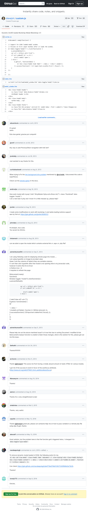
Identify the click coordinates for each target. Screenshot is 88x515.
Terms (19, 504)
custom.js (21, 18)
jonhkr (12, 207)
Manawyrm (14, 378)
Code (7, 26)
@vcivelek (60, 174)
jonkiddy (13, 156)
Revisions (19, 26)
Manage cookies (66, 504)
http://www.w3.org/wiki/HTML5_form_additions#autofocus (30, 370)
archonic (13, 359)
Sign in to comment (70, 494)
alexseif (13, 434)
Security (31, 504)
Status (37, 504)
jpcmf (12, 143)
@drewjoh (19, 364)
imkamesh (14, 238)
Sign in (71, 3)
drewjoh (10, 18)
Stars (33, 26)
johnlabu (13, 223)
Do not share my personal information (44, 506)
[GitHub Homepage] (37, 509)
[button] (68, 26)
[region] (44, 57)
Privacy (24, 504)
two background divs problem (35, 174)
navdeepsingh (15, 450)
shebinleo (13, 405)
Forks (46, 26)
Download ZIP (80, 26)
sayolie (12, 419)
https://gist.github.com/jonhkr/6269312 (34, 214)
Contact (57, 504)
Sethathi (13, 345)
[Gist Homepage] (10, 3)
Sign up (80, 3)
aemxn (12, 392)
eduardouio (14, 123)
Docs (51, 504)
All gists (49, 4)
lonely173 (13, 478)
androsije (13, 189)
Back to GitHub (59, 4)
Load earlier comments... (47, 117)
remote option (25, 181)
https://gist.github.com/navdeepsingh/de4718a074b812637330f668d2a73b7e (45, 466)
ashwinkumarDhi (16, 252)
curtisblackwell (15, 169)
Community (44, 504)
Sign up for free (10, 494)
